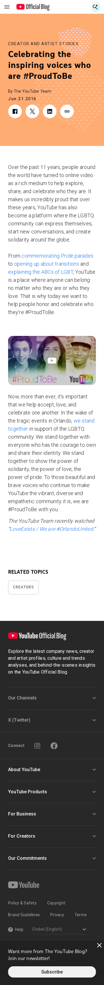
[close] (99, 945)
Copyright (56, 903)
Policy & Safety (22, 903)
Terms (81, 914)
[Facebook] (54, 745)
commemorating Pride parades (57, 256)
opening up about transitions (46, 264)
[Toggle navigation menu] (6, 6)
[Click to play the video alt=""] (52, 360)
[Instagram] (37, 745)
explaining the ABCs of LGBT (40, 272)
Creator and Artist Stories (43, 43)
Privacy (57, 914)
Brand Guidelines (24, 914)
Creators (23, 587)
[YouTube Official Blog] (33, 7)
